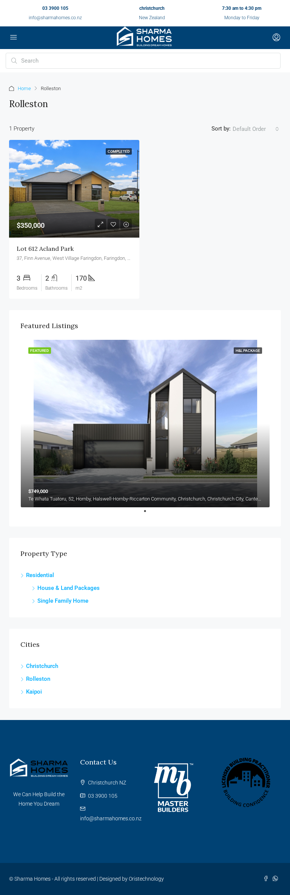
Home (24, 88)
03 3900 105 (55, 8)
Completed (119, 151)
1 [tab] (149, 514)
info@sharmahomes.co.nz (55, 17)
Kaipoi (34, 691)
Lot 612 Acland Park (45, 248)
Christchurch (42, 666)
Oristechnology (146, 879)
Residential (40, 575)
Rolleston (38, 678)
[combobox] (255, 129)
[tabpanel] (145, 423)
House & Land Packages (68, 588)
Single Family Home (62, 600)
